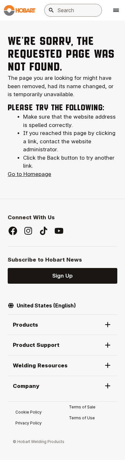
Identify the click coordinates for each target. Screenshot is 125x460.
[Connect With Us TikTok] (43, 231)
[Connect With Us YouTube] (59, 231)
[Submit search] (51, 10)
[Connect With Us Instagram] (28, 231)
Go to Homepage (29, 174)
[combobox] (73, 10)
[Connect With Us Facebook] (13, 231)
